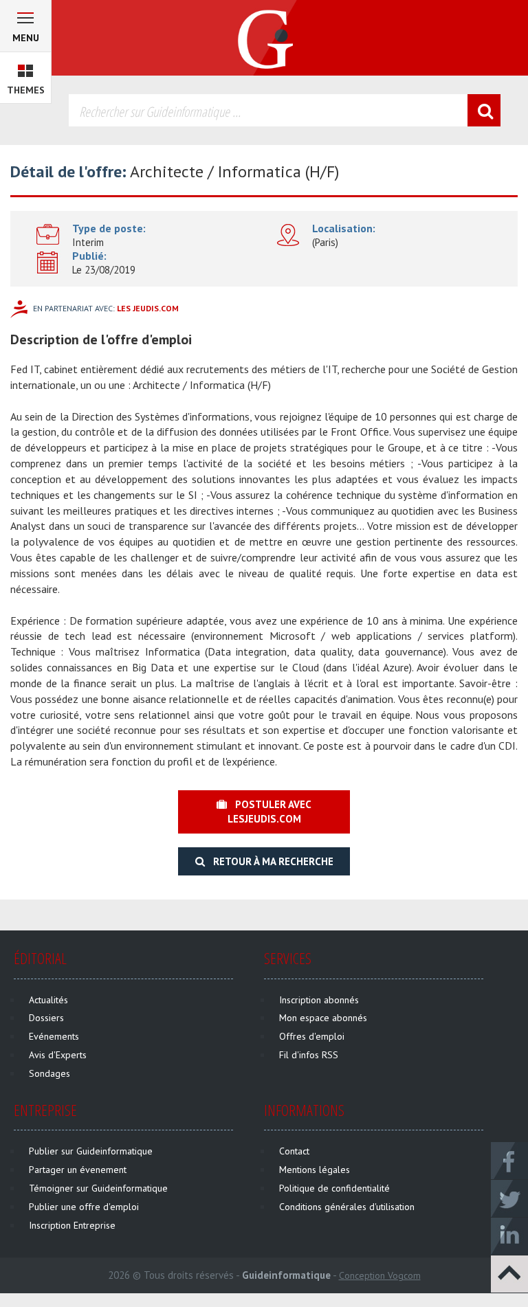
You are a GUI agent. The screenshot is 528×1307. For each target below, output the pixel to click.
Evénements (54, 1036)
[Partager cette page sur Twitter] (509, 1198)
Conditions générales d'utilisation (347, 1206)
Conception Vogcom (380, 1275)
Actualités (48, 1000)
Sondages (49, 1073)
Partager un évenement (77, 1169)
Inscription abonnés (319, 1000)
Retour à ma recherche (269, 861)
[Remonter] (509, 1273)
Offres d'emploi (311, 1036)
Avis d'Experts (58, 1055)
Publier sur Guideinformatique (91, 1151)
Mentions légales (314, 1169)
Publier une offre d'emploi (84, 1206)
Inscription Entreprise (72, 1225)
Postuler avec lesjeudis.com (269, 811)
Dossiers (46, 1018)
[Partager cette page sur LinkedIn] (509, 1235)
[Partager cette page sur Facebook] (509, 1160)
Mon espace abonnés (323, 1018)
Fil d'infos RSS (308, 1055)
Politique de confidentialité (334, 1188)
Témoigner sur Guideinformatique (98, 1188)
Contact (294, 1151)
